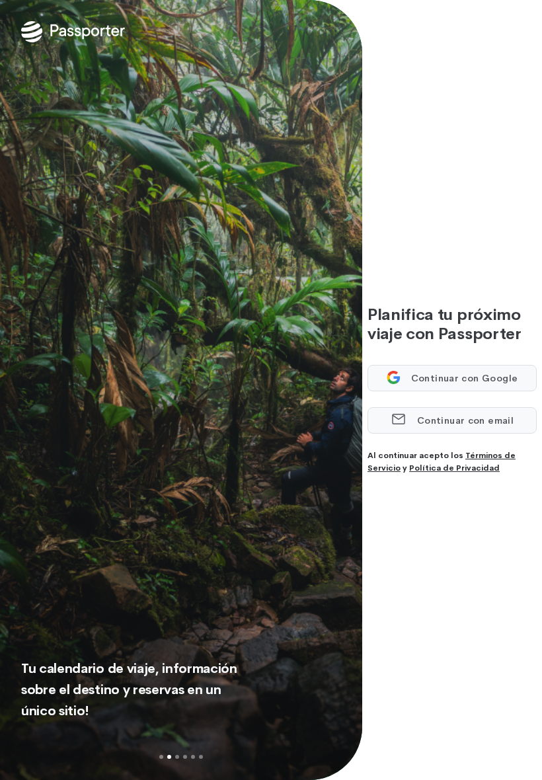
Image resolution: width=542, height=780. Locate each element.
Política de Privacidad (454, 468)
